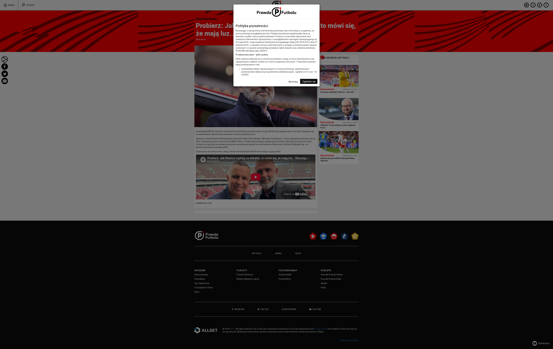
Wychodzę (293, 82)
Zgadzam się (308, 81)
